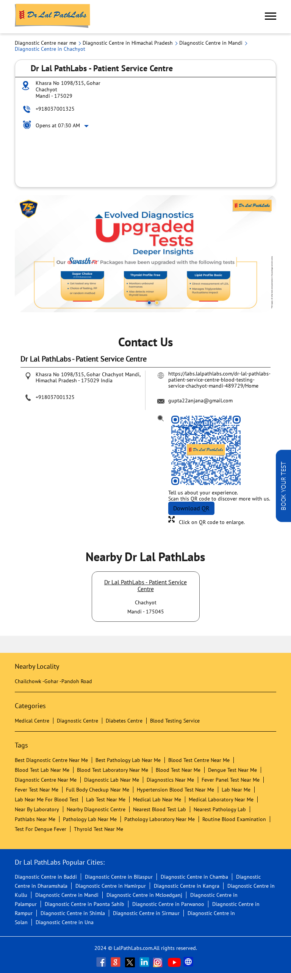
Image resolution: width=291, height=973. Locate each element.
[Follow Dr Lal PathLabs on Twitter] (130, 962)
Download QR (191, 508)
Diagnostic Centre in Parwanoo (168, 904)
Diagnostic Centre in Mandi (67, 895)
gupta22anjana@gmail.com (200, 400)
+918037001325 (55, 108)
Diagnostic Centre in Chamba (194, 876)
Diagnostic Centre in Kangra (186, 885)
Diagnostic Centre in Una (65, 922)
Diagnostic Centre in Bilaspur (119, 876)
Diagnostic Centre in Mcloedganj (144, 895)
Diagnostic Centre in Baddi (46, 876)
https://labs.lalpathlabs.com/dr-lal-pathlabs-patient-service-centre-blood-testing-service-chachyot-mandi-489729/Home (219, 379)
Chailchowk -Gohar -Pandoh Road (53, 681)
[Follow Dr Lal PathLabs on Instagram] (159, 962)
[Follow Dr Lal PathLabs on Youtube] (174, 962)
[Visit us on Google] (116, 962)
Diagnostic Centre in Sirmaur (146, 913)
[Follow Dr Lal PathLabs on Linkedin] (145, 962)
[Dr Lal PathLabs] (53, 17)
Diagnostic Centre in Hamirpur (110, 885)
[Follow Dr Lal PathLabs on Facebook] (101, 962)
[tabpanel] (145, 253)
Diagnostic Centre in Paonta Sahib (84, 904)
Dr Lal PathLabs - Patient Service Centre (145, 585)
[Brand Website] (189, 962)
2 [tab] (157, 303)
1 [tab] (149, 303)
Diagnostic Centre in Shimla (73, 913)
